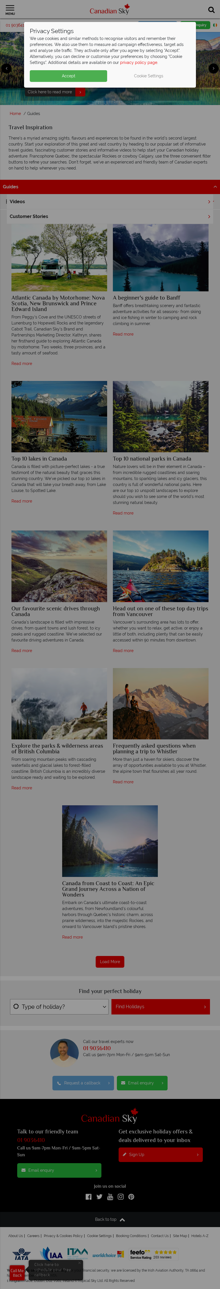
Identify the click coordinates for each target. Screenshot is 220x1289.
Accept (68, 76)
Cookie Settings (148, 76)
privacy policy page (138, 62)
